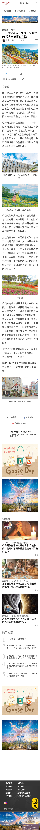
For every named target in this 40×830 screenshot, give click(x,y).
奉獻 (27, 3)
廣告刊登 (21, 786)
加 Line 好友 (11, 417)
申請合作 (9, 789)
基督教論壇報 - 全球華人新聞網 (6, 3)
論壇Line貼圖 (8, 809)
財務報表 (9, 796)
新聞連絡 (21, 783)
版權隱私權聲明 (23, 792)
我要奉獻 (13, 436)
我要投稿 (9, 786)
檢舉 (36, 39)
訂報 (22, 3)
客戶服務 (21, 789)
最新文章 (7, 11)
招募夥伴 (9, 792)
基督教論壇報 (20, 11)
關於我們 (9, 783)
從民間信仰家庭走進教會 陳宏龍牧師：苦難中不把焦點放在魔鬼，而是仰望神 (20, 548)
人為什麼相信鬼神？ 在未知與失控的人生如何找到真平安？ (19, 620)
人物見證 (32, 11)
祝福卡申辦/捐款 (24, 796)
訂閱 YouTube (20, 423)
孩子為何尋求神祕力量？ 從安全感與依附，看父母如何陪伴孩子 (19, 585)
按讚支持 (29, 417)
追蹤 (22, 40)
